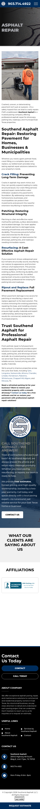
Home (7, 729)
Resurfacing (10, 247)
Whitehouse (7, 378)
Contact (20, 668)
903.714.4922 (19, 3)
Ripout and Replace (15, 287)
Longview (6, 373)
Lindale (5, 376)
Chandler (32, 373)
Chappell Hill (18, 378)
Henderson (13, 376)
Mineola (5, 381)
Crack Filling (10, 174)
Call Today (20, 676)
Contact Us (12, 515)
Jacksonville (16, 373)
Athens (25, 373)
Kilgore (28, 378)
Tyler (29, 371)
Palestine (23, 376)
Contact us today (19, 393)
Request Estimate (20, 805)
